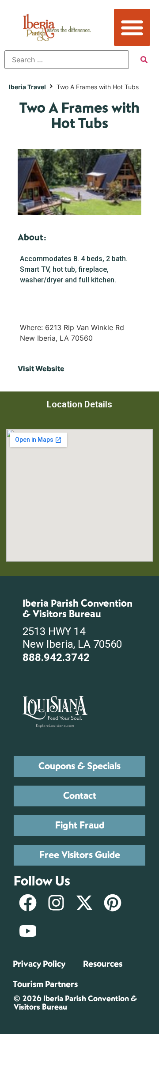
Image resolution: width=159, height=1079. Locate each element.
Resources (102, 964)
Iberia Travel (27, 87)
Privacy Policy (39, 964)
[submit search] (144, 60)
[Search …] (66, 59)
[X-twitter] (84, 903)
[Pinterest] (112, 903)
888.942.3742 (56, 657)
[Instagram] (56, 903)
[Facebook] (28, 903)
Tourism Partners (45, 984)
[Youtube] (28, 931)
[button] (132, 27)
